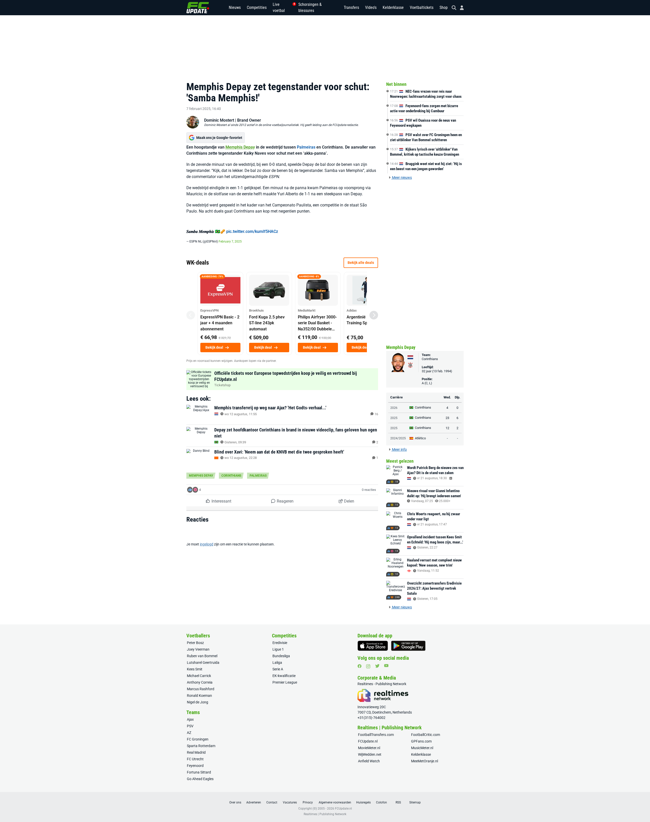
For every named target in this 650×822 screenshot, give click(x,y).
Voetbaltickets (421, 7)
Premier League (284, 682)
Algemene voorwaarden (335, 802)
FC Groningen (197, 739)
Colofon (381, 802)
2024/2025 (398, 438)
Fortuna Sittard (199, 772)
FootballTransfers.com (376, 735)
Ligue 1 (278, 649)
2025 (393, 418)
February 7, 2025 (230, 241)
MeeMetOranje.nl (424, 761)
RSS (398, 802)
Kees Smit (194, 669)
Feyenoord (195, 766)
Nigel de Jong (197, 702)
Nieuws (235, 7)
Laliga (277, 662)
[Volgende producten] (373, 315)
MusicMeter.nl (422, 748)
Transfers (351, 7)
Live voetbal (282, 7)
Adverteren (253, 802)
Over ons (235, 802)
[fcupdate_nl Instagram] (368, 666)
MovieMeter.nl (369, 748)
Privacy (308, 802)
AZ (189, 733)
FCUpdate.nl (368, 741)
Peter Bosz (195, 643)
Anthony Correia (200, 682)
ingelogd (206, 544)
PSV (190, 726)
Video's (371, 7)
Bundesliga (281, 656)
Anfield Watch (369, 761)
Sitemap (415, 802)
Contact (271, 802)
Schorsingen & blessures (310, 7)
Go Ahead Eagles (200, 779)
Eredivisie (279, 643)
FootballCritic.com (425, 735)
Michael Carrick (199, 676)
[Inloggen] (460, 7)
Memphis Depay (240, 147)
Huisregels (363, 802)
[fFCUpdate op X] (377, 666)
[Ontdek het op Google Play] (408, 646)
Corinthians (231, 475)
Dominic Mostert (219, 120)
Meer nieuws (401, 177)
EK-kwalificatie (284, 676)
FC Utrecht (195, 759)
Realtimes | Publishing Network (325, 814)
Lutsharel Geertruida (203, 662)
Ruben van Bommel (202, 656)
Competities (257, 7)
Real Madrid (196, 752)
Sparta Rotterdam (201, 746)
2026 (393, 408)
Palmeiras (306, 147)
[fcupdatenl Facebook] (359, 666)
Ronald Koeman (199, 696)
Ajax (190, 719)
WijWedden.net (369, 754)
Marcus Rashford (200, 689)
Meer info (399, 449)
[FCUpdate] (197, 7)
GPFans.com (421, 741)
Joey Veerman (198, 649)
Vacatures (290, 802)
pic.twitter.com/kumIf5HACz (252, 231)
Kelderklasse (393, 7)
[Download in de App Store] (373, 646)
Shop (444, 7)
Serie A (277, 669)
